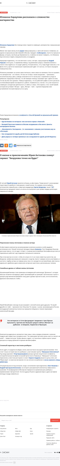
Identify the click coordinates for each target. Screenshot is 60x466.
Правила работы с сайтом (52, 440)
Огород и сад (18, 436)
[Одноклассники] (6, 145)
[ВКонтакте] (2, 145)
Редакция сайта (50, 438)
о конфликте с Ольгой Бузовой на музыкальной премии (38, 115)
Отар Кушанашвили (21, 354)
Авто (16, 428)
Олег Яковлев (52, 366)
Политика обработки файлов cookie (51, 443)
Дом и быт (2, 436)
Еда (31, 428)
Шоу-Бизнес (4, 12)
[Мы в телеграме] (57, 452)
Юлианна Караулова (7, 45)
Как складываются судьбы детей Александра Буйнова (20, 134)
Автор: (4, 139)
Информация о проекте (52, 428)
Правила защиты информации (50, 434)
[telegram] (10, 145)
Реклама (48, 431)
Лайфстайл (18, 431)
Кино (31, 431)
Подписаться (55, 420)
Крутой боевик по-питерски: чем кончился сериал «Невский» (23, 121)
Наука (1, 433)
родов (22, 51)
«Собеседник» (41, 53)
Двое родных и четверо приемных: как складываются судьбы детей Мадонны (29, 137)
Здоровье (17, 433)
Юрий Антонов (12, 183)
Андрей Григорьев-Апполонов (10, 368)
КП (52, 187)
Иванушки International (50, 352)
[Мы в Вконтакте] (55, 452)
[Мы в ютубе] (59, 452)
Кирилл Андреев (34, 358)
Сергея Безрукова (40, 187)
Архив (31, 433)
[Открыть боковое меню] (0, 2)
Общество (2, 431)
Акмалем (38, 249)
